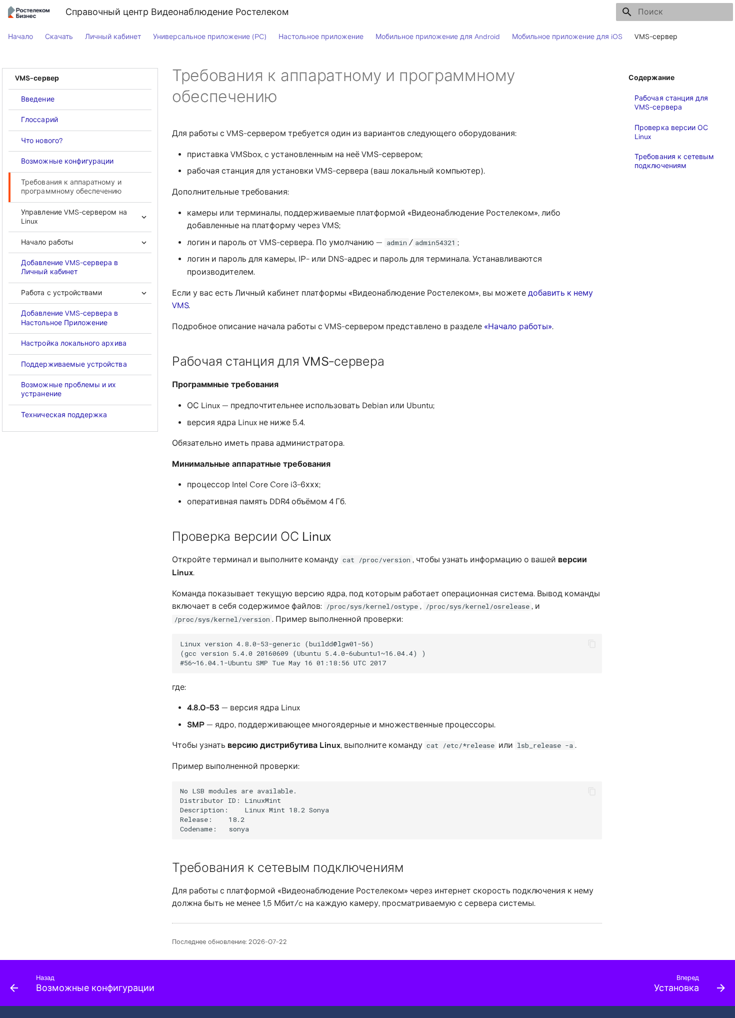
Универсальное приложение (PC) (209, 37)
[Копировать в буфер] (592, 644)
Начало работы (47, 242)
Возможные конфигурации (67, 161)
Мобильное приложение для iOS (567, 37)
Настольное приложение (321, 37)
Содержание (651, 78)
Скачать (59, 37)
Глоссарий (39, 120)
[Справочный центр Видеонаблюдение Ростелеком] (29, 12)
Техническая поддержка (64, 415)
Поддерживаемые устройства (73, 364)
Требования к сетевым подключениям (674, 161)
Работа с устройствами (61, 293)
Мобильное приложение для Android (438, 37)
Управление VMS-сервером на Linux (73, 217)
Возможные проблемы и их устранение (68, 389)
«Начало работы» (518, 327)
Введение (37, 99)
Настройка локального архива (73, 343)
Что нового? (42, 141)
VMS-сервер (656, 37)
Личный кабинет (113, 37)
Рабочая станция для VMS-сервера (671, 103)
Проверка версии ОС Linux (671, 132)
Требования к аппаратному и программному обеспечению (71, 187)
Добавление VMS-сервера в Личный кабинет (69, 267)
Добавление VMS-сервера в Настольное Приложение (69, 318)
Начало (20, 37)
